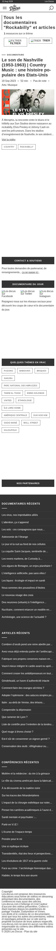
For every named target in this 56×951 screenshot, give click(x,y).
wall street (30, 423)
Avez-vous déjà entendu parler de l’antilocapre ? (27, 652)
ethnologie (25, 400)
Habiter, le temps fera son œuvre (19, 875)
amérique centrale (15, 415)
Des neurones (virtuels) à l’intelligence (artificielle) (23, 602)
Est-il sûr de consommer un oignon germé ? (26, 739)
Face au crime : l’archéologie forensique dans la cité (27, 868)
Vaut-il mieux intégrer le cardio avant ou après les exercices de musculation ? (27, 666)
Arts (4, 85)
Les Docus (16, 931)
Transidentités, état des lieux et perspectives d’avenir (26, 854)
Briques (41, 371)
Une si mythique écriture (15, 846)
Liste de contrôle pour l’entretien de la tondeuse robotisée (28, 724)
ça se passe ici (30, 272)
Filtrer (15, 43)
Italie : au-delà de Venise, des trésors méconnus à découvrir (22, 703)
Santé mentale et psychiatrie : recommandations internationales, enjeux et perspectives (26, 817)
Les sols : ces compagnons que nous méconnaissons (22, 530)
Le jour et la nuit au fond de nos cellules (23, 544)
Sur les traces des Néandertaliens (20, 795)
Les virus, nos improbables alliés (20, 515)
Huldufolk (10, 430)
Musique (12, 85)
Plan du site (30, 931)
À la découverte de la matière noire (21, 788)
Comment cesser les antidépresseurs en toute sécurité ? (27, 674)
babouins (24, 371)
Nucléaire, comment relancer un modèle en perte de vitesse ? (25, 610)
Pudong (8, 371)
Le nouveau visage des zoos (17, 595)
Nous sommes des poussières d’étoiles (23, 587)
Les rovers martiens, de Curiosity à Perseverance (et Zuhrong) (21, 559)
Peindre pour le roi (12, 839)
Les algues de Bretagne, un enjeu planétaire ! (27, 566)
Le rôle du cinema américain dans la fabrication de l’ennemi (28, 781)
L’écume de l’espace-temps (17, 832)
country (9, 147)
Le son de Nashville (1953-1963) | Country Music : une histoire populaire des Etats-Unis (26, 67)
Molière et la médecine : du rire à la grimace (26, 773)
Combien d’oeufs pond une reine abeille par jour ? (26, 644)
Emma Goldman (35, 393)
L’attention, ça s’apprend (15, 522)
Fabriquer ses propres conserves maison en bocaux (26, 659)
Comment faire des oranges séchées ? (23, 688)
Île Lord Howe (12, 408)
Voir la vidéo (8, 139)
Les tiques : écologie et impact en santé (23, 580)
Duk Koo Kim (40, 415)
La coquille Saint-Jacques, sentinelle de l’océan (24, 551)
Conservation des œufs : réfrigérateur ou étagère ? (24, 746)
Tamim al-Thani (12, 393)
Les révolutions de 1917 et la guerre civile (25, 861)
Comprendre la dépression (16, 709)
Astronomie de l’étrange (15, 537)
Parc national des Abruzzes (20, 386)
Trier (46, 40)
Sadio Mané (10, 423)
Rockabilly (26, 147)
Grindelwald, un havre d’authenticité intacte (25, 680)
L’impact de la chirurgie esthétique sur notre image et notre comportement (26, 803)
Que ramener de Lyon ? (15, 717)
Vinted (8, 400)
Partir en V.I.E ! (10, 824)
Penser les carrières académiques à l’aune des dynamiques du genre (28, 810)
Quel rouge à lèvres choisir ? (17, 731)
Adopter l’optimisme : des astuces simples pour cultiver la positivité (28, 695)
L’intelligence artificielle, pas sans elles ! (24, 573)
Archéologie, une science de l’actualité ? (24, 617)
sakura (8, 378)
